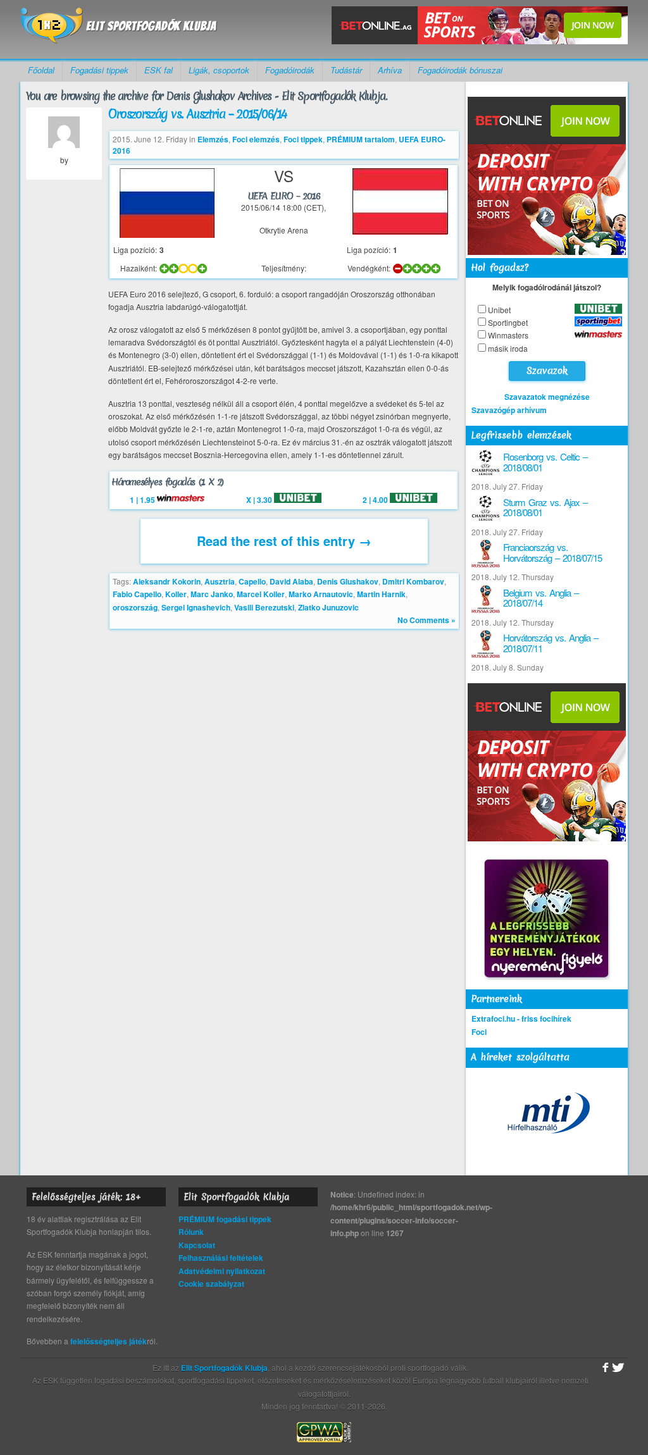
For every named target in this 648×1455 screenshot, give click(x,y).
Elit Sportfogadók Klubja (119, 29)
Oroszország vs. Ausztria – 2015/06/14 (197, 114)
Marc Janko (211, 594)
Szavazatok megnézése (547, 396)
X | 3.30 (260, 499)
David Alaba (291, 581)
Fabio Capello (137, 594)
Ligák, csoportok (219, 70)
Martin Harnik (381, 594)
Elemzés (212, 139)
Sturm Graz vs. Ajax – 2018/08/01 (545, 507)
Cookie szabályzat (211, 1283)
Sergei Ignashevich (195, 607)
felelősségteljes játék (108, 1341)
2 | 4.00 (376, 499)
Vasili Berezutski (264, 607)
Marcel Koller (261, 594)
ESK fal (158, 70)
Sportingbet (508, 322)
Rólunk (191, 1231)
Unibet (499, 309)
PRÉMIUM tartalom (361, 139)
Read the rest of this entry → (284, 540)
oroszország (135, 607)
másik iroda (508, 348)
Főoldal (41, 70)
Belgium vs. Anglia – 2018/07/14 (540, 598)
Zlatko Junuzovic (328, 607)
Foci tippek (303, 139)
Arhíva (390, 70)
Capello (252, 581)
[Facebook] (604, 1367)
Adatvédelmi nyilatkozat (221, 1271)
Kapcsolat (196, 1245)
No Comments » (426, 620)
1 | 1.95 (143, 499)
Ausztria (219, 581)
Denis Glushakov (347, 581)
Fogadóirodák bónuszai (460, 70)
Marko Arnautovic (321, 594)
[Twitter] (618, 1367)
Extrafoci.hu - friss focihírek (521, 1018)
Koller (176, 594)
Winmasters (508, 335)
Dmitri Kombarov (413, 581)
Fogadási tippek (99, 70)
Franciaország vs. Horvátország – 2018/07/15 (552, 552)
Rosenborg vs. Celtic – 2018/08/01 (545, 462)
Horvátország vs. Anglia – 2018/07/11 (550, 643)
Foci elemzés (256, 139)
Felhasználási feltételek (220, 1257)
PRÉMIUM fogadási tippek (224, 1219)
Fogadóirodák (290, 70)
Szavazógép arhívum (509, 410)
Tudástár (346, 70)
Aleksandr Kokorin (167, 581)
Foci (479, 1031)
